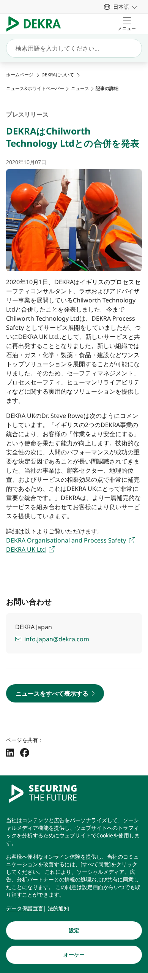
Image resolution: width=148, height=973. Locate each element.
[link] (120, 7)
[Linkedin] (10, 753)
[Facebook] (24, 753)
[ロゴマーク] (36, 24)
